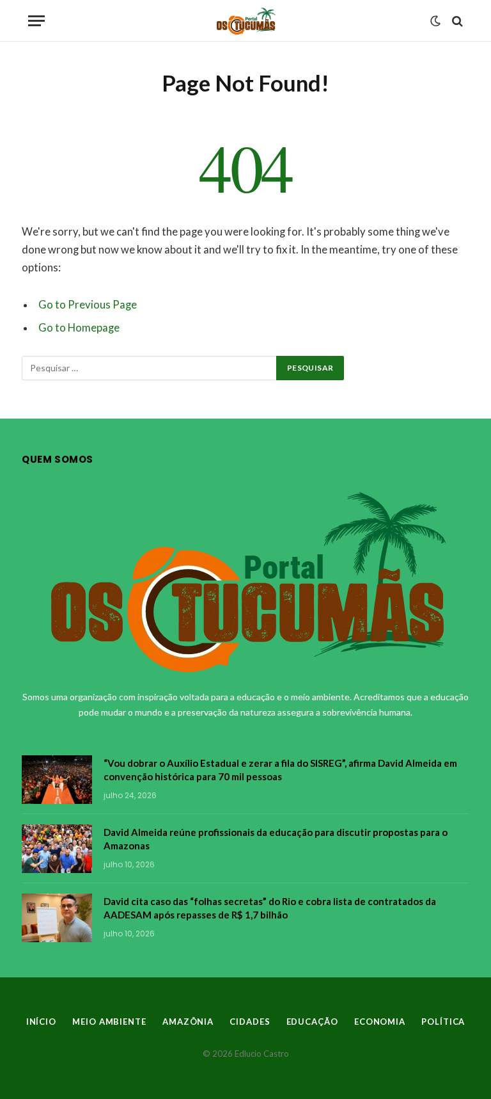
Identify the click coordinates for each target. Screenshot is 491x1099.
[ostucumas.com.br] (246, 21)
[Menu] (36, 20)
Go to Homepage (79, 327)
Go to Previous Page (87, 304)
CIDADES (250, 1021)
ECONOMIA (379, 1021)
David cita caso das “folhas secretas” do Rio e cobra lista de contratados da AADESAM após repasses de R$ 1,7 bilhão (270, 907)
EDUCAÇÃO (312, 1021)
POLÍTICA (443, 1021)
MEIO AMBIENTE (109, 1021)
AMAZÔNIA (188, 1021)
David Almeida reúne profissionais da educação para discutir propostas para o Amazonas (276, 838)
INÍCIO (41, 1021)
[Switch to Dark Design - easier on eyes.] (435, 21)
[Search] (456, 20)
